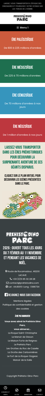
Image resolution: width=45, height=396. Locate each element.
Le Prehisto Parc (22, 344)
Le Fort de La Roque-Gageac (22, 356)
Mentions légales (23, 300)
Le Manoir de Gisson (22, 336)
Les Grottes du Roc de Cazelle (22, 348)
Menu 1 (23, 27)
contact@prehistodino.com (24, 282)
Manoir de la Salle (22, 359)
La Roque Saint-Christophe (22, 332)
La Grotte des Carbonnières (22, 352)
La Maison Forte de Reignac (22, 340)
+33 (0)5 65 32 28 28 (23, 278)
